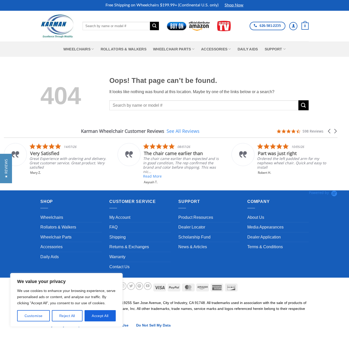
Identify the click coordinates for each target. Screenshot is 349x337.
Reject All (67, 316)
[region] (66, 300)
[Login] (293, 26)
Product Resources (195, 217)
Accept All (100, 316)
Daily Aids (248, 49)
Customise (34, 316)
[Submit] (154, 26)
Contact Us (119, 267)
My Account (119, 217)
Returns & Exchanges (129, 247)
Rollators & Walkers (123, 49)
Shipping (117, 237)
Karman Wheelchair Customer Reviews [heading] (122, 131)
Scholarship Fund (194, 237)
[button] (305, 26)
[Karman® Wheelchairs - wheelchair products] (57, 26)
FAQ (113, 227)
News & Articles (192, 247)
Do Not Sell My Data (153, 325)
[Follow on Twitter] (131, 286)
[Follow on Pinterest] (139, 286)
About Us (255, 217)
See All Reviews (183, 131)
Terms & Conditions (265, 247)
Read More (152, 176)
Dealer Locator (191, 227)
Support (273, 49)
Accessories (214, 49)
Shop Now (234, 5)
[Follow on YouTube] (148, 286)
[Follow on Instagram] (123, 286)
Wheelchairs (76, 49)
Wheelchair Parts (172, 49)
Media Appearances (265, 227)
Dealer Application (264, 237)
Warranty (117, 257)
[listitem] (55, 159)
